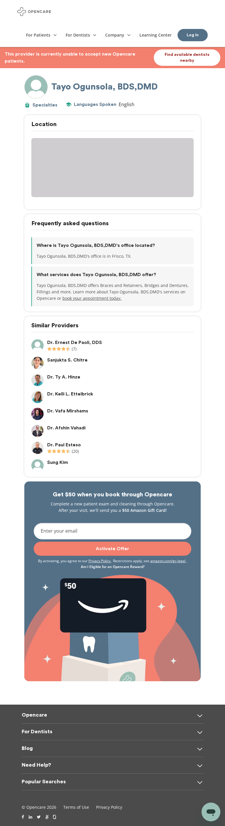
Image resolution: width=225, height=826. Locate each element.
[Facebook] (23, 817)
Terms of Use (76, 807)
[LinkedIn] (30, 817)
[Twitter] (39, 817)
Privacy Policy (99, 560)
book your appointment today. (92, 298)
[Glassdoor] (55, 817)
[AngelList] (46, 817)
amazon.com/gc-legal (168, 560)
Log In (193, 35)
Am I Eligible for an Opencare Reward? (112, 566)
